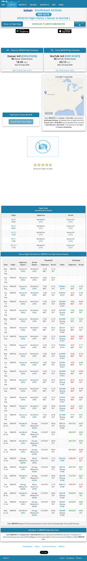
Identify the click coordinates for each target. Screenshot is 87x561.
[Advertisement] (43, 40)
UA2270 (13, 232)
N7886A (62, 286)
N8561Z (62, 484)
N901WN (62, 310)
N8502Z (62, 502)
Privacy (80, 558)
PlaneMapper (27, 546)
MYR (34, 463)
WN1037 (14, 245)
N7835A (62, 362)
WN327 (13, 226)
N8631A (62, 423)
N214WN (62, 415)
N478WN (62, 354)
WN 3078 (43, 14)
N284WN (62, 371)
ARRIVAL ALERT (80, 23)
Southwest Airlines (48, 10)
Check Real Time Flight (21, 121)
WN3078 (61, 546)
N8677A (62, 380)
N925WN (62, 406)
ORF (40, 222)
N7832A (62, 397)
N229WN (62, 319)
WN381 (13, 219)
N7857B (62, 293)
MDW (34, 428)
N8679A (62, 476)
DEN (70, 222)
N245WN (62, 336)
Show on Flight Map (12, 24)
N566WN (62, 389)
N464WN (62, 302)
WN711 (13, 239)
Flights (37, 546)
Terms (63, 558)
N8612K (62, 493)
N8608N (62, 511)
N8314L (62, 328)
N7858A (62, 345)
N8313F (62, 467)
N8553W (62, 458)
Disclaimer (71, 558)
